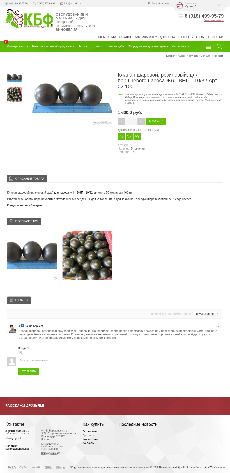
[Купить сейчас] (121, 136)
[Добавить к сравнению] (137, 136)
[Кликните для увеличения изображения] (69, 98)
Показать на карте (50, 453)
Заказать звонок (214, 20)
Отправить (29, 371)
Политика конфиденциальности (18, 447)
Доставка (88, 435)
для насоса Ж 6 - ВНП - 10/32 (73, 192)
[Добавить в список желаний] (129, 136)
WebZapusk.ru (217, 467)
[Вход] (20, 352)
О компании (90, 431)
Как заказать (90, 439)
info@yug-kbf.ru (14, 438)
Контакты (88, 443)
